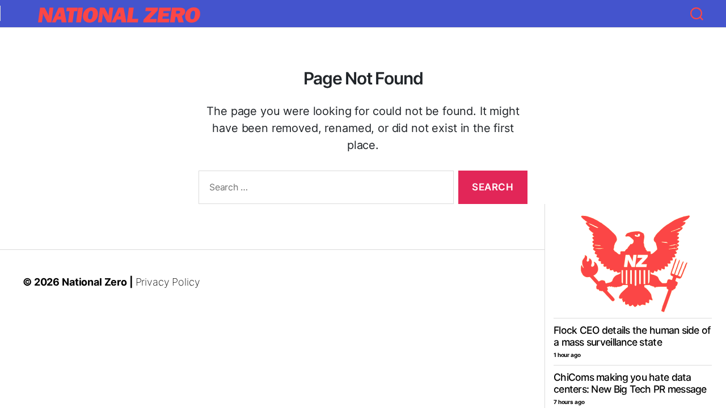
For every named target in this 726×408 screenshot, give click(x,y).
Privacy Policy (168, 282)
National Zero (94, 282)
